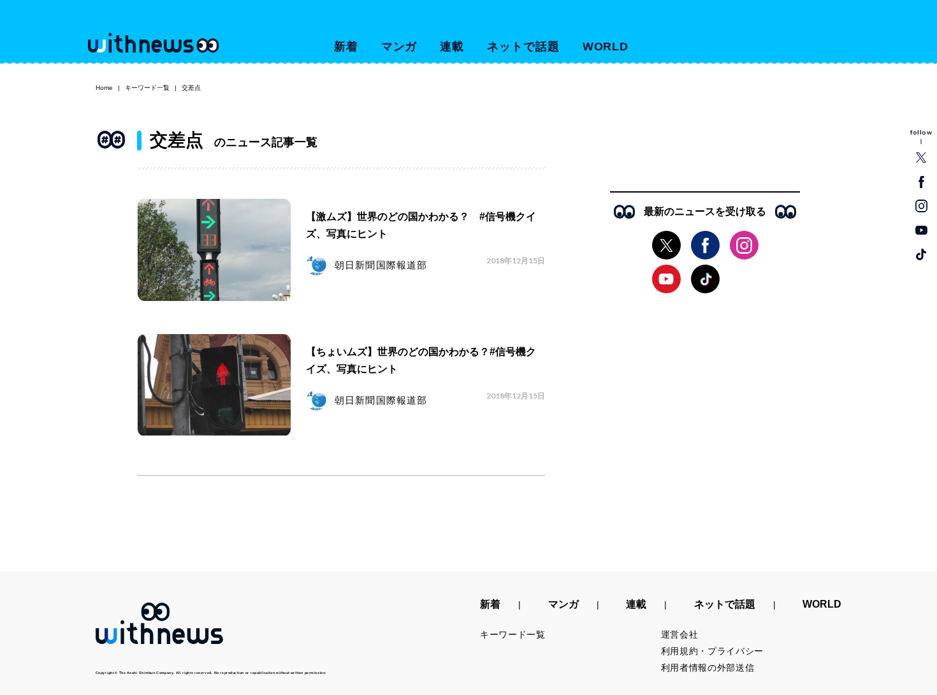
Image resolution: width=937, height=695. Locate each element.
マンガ (399, 46)
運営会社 (680, 634)
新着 (346, 46)
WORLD (606, 46)
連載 (452, 46)
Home (104, 87)
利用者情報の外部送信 (708, 667)
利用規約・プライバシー (712, 651)
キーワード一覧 (147, 87)
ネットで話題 (523, 46)
